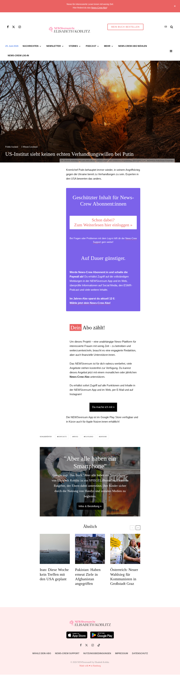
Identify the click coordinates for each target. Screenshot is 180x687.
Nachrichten (30, 46)
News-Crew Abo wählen (132, 46)
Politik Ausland (11, 147)
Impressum (121, 653)
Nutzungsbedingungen (97, 653)
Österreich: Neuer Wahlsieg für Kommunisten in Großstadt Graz (124, 576)
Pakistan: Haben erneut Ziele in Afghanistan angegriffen (88, 576)
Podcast (91, 46)
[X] (13, 26)
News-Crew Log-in (18, 55)
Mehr (107, 46)
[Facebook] (7, 26)
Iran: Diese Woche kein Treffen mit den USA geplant (54, 574)
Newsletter (53, 46)
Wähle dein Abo (41, 653)
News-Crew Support (67, 653)
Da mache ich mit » (103, 406)
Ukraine (103, 436)
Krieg (75, 436)
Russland (89, 436)
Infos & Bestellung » (90, 506)
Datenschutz (140, 653)
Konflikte (62, 436)
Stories (73, 46)
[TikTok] (99, 645)
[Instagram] (20, 26)
